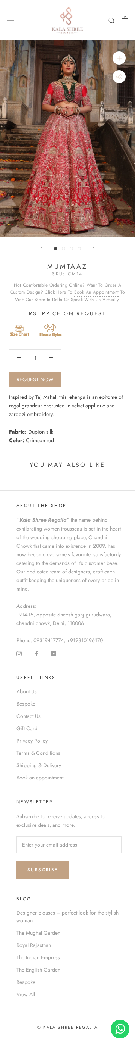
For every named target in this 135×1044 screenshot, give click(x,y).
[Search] (111, 20)
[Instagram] (19, 653)
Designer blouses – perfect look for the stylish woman (67, 916)
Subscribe (42, 869)
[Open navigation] (10, 20)
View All (25, 994)
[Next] (93, 248)
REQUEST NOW (35, 379)
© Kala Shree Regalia (67, 1027)
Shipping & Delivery (38, 765)
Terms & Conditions (38, 753)
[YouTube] (53, 653)
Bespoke (25, 703)
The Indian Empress (38, 957)
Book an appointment (39, 777)
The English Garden (38, 969)
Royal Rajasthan (33, 945)
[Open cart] (125, 20)
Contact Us (28, 716)
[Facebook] (36, 653)
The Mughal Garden (38, 933)
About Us (26, 691)
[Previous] (41, 248)
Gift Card (27, 728)
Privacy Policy (32, 740)
